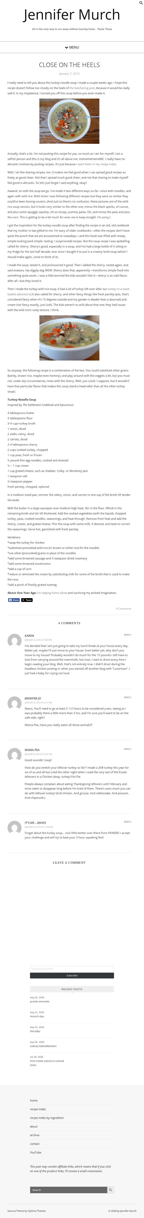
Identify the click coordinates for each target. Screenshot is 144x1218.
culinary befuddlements (43, 1046)
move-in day (37, 1016)
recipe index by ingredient (47, 1118)
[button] (141, 3)
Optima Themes (37, 1211)
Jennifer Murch (72, 14)
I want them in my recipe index (96, 164)
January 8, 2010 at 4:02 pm (38, 754)
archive (34, 1135)
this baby (35, 1031)
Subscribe (72, 975)
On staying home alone (52, 593)
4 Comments (123, 608)
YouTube (35, 1152)
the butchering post (82, 88)
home (34, 1100)
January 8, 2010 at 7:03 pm (38, 639)
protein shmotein (40, 1001)
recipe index (38, 1109)
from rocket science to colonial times (47, 1063)
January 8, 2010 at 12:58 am (39, 826)
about (34, 1126)
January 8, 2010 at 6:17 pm (38, 702)
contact (34, 1144)
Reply (127, 634)
